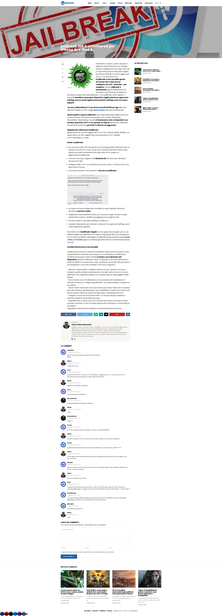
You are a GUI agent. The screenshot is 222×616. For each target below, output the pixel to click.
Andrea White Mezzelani (71, 53)
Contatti (95, 611)
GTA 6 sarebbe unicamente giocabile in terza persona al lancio (151, 90)
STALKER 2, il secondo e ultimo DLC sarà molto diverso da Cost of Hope (151, 80)
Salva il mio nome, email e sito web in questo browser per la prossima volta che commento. (88, 552)
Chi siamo (87, 611)
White (69, 361)
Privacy (109, 611)
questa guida (99, 110)
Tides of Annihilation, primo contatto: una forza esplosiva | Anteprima (147, 593)
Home (62, 8)
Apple (68, 8)
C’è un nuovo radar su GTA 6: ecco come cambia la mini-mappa (152, 71)
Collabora (102, 611)
